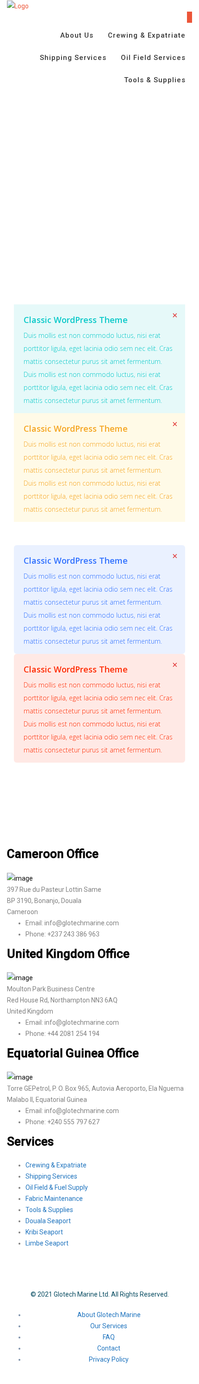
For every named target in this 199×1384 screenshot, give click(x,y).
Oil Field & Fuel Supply (56, 1187)
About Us (76, 35)
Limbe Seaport (46, 1243)
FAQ (109, 1337)
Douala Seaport (48, 1221)
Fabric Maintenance (54, 1198)
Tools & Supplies (155, 80)
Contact (108, 1348)
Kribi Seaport (44, 1232)
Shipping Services (73, 57)
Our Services (108, 1326)
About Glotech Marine (109, 1314)
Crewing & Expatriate (147, 35)
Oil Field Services (153, 57)
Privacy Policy (109, 1359)
